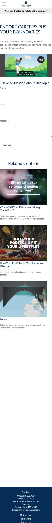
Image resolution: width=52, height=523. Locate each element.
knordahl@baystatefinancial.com (26, 509)
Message (4, 120)
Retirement (26, 518)
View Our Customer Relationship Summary (26, 10)
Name (3, 87)
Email (2, 104)
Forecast (4, 319)
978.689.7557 (29, 495)
